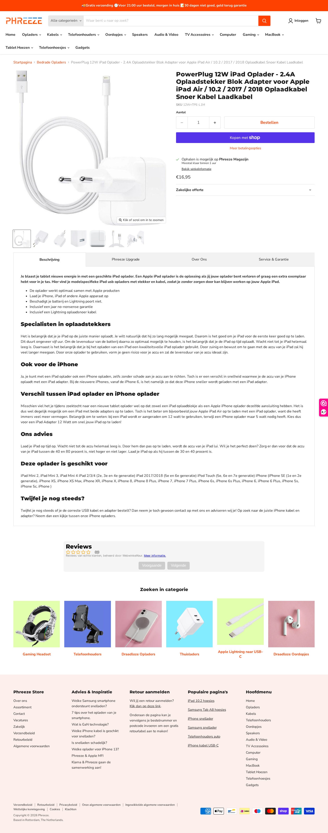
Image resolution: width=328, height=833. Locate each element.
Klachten (70, 809)
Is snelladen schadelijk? (89, 742)
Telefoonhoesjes (53, 47)
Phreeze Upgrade (126, 259)
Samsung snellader (202, 727)
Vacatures (20, 720)
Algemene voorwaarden (31, 746)
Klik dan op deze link (145, 706)
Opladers (30, 34)
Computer (228, 34)
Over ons (20, 700)
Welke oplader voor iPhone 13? (95, 749)
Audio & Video (166, 34)
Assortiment (22, 707)
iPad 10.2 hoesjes (201, 700)
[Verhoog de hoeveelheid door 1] (215, 122)
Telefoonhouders (82, 34)
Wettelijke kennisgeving (29, 809)
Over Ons (199, 259)
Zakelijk (19, 726)
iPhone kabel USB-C (203, 745)
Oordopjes (114, 34)
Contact (19, 713)
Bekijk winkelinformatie (196, 169)
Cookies (55, 809)
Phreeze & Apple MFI (88, 755)
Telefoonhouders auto (204, 736)
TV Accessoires (198, 34)
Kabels (53, 34)
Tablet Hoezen (18, 47)
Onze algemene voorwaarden (101, 805)
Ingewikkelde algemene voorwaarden (150, 805)
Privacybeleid (68, 805)
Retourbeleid (22, 739)
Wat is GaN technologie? (90, 724)
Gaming (250, 34)
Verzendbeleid (24, 733)
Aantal (181, 112)
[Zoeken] (264, 21)
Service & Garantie (274, 259)
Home (10, 34)
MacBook (273, 34)
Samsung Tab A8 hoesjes (207, 709)
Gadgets (82, 47)
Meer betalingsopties (245, 148)
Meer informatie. (155, 555)
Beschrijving (49, 259)
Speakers (140, 34)
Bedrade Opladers (51, 62)
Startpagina (22, 62)
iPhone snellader (200, 718)
